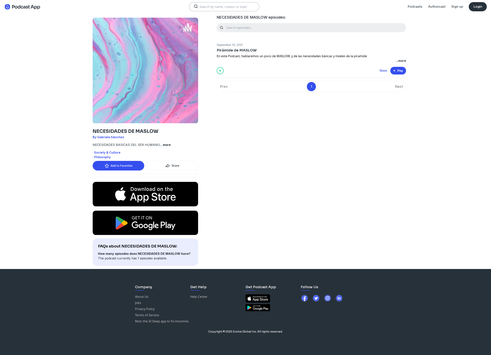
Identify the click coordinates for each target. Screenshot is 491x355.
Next (399, 86)
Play (400, 70)
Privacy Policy (145, 309)
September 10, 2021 (230, 44)
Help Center (199, 297)
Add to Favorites (122, 165)
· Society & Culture (106, 152)
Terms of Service (147, 315)
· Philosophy (102, 157)
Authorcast (437, 7)
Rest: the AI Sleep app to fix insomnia (162, 321)
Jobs (138, 303)
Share (175, 165)
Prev (224, 86)
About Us (141, 297)
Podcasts (415, 7)
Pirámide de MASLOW (237, 50)
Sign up (457, 7)
